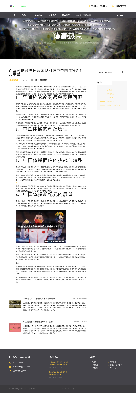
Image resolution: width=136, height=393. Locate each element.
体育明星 (52, 15)
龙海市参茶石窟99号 (20, 371)
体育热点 (39, 15)
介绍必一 (25, 15)
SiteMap (113, 368)
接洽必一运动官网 (83, 15)
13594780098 (120, 6)
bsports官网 (31, 389)
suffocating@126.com (21, 367)
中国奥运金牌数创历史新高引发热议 (38, 322)
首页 (14, 15)
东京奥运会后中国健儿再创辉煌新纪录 (39, 298)
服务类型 (66, 15)
